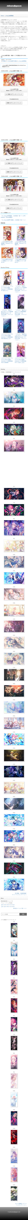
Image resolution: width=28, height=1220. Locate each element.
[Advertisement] (14, 122)
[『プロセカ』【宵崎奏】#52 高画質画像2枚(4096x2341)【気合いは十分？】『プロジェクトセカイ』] (14, 578)
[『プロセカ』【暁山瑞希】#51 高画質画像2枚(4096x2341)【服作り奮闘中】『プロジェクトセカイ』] (14, 675)
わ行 (13, 906)
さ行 (8, 904)
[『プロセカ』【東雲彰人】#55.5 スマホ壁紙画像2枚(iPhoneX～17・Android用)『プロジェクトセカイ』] (14, 1005)
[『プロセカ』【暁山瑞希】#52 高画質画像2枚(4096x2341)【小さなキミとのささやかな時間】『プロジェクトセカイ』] (14, 594)
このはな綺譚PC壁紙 (12, 61)
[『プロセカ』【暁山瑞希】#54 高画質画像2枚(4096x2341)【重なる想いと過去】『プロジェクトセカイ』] (14, 610)
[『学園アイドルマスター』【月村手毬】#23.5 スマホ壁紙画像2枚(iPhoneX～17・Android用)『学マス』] (14, 986)
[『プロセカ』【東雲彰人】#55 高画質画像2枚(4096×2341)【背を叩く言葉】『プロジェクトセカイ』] (14, 413)
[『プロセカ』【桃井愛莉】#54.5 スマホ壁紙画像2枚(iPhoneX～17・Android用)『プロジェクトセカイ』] (14, 1024)
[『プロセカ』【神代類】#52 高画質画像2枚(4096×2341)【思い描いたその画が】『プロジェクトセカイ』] (14, 868)
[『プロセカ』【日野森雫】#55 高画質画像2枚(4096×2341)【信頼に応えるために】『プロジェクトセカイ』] (14, 562)
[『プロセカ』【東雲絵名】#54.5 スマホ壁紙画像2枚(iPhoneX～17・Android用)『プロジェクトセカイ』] (14, 967)
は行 (2, 906)
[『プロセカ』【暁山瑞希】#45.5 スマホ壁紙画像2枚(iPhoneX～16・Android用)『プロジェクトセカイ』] (14, 1099)
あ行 (2, 904)
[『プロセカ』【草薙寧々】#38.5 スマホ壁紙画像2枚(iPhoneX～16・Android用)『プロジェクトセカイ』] (14, 1193)
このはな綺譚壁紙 (22, 61)
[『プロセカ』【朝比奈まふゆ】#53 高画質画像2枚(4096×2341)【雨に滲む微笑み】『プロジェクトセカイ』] (14, 771)
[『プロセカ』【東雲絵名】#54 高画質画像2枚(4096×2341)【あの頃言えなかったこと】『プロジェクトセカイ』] (14, 381)
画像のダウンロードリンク (14, 94)
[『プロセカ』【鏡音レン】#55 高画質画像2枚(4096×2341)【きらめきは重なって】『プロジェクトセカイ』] (14, 755)
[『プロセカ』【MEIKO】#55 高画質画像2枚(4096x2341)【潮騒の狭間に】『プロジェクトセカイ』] (14, 494)
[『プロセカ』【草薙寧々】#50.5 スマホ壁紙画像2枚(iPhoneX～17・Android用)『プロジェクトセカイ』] (14, 1118)
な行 (13, 904)
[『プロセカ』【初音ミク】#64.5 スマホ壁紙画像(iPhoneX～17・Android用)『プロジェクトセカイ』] (14, 949)
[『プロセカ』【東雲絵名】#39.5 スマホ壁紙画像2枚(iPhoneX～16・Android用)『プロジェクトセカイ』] (14, 1080)
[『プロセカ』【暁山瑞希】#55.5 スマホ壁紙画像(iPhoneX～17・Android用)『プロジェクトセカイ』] (14, 1061)
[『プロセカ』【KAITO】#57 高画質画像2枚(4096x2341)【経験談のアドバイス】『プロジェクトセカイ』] (14, 642)
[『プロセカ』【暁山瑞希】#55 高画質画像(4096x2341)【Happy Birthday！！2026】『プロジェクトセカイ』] (14, 446)
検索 (23, 914)
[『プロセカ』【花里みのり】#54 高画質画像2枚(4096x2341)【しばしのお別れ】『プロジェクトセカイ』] (14, 659)
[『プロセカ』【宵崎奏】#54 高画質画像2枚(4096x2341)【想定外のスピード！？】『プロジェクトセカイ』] (14, 707)
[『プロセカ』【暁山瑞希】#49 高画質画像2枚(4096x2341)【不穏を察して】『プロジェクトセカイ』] (14, 626)
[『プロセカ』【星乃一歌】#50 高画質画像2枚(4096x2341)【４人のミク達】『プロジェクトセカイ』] (14, 884)
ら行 (11, 906)
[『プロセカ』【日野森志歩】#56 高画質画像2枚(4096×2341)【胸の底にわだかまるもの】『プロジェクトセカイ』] (14, 804)
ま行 (5, 906)
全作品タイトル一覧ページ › (20, 908)
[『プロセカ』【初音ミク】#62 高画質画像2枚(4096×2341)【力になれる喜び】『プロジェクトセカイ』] (14, 820)
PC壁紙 (4, 61)
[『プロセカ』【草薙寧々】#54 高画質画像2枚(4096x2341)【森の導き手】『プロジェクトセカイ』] (14, 429)
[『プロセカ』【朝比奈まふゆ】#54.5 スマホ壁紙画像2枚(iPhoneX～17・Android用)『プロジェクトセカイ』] (14, 1155)
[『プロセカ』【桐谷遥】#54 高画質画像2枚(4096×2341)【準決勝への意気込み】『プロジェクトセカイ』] (14, 852)
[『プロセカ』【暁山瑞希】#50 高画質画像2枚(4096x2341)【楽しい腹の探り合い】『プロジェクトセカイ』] (14, 723)
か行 (5, 904)
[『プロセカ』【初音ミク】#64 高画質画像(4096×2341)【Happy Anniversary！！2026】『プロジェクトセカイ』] (14, 397)
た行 (11, 904)
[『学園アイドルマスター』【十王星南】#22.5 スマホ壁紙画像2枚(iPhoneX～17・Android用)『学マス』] (14, 1174)
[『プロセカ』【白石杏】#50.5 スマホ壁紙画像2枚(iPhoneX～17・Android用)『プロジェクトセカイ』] (14, 1137)
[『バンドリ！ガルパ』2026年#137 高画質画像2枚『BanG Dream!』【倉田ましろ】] (14, 528)
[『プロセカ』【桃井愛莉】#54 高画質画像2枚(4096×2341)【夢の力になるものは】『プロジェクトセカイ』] (14, 510)
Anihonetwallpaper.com (14, 5)
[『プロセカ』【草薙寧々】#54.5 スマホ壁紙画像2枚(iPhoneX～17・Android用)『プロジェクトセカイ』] (14, 930)
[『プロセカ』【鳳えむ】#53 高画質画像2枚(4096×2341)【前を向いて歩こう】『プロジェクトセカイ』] (14, 739)
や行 (8, 906)
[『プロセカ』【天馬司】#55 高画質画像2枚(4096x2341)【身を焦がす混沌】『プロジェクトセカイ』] (14, 691)
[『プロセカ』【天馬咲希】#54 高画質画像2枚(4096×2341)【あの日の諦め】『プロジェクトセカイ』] (14, 546)
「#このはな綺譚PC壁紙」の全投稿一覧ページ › (13, 220)
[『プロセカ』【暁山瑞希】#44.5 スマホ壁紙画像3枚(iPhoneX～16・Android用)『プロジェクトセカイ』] (14, 1043)
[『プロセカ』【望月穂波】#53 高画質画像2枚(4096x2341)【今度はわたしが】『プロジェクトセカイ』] (14, 836)
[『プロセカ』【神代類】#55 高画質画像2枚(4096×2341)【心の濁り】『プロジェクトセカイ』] (14, 788)
